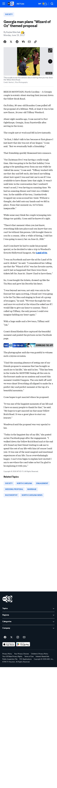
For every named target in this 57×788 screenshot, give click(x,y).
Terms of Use (29, 656)
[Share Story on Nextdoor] (23, 41)
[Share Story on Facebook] (5, 41)
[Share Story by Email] (29, 41)
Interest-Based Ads (42, 656)
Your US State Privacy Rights (12, 656)
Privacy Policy (7, 654)
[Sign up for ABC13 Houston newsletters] (24, 637)
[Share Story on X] (11, 41)
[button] (3, 3)
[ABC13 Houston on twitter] (11, 637)
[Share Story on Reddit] (17, 41)
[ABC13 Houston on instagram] (17, 637)
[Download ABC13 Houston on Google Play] (23, 644)
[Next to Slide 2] (50, 61)
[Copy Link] (35, 41)
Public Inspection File (9, 659)
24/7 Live (20, 4)
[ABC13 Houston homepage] (11, 4)
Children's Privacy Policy (39, 654)
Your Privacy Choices (21, 654)
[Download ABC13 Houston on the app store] (8, 644)
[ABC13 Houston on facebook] (5, 637)
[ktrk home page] (7, 599)
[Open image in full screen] (50, 50)
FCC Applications (25, 659)
